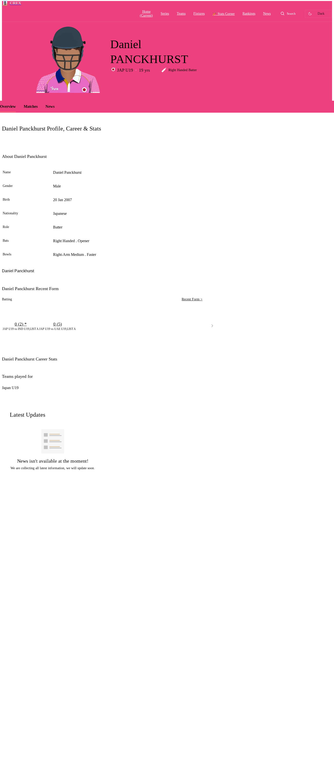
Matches (31, 106)
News (50, 106)
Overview (8, 106)
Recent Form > (192, 299)
